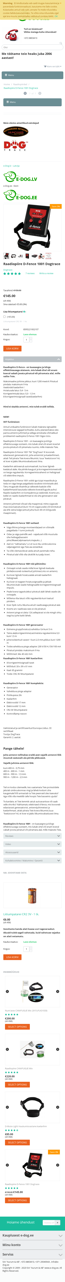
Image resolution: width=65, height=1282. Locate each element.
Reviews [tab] (9, 835)
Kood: (6, 329)
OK (56, 16)
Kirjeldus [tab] (9, 359)
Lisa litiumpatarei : (14, 311)
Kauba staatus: (10, 334)
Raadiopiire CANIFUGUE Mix (19, 1068)
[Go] (57, 1222)
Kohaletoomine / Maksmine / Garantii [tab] (23, 860)
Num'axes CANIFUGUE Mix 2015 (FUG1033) (26, 1010)
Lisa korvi (12, 348)
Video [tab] (8, 844)
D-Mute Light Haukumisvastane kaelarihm (26, 1126)
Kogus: (6, 339)
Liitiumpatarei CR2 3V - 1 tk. (21, 914)
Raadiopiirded (20, 84)
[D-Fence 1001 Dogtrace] (33, 227)
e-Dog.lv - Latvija (11, 165)
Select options (17, 1026)
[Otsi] (60, 43)
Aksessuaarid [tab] (11, 852)
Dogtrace (7, 269)
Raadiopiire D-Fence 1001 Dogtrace (22, 1184)
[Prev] (25, 93)
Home (7, 84)
